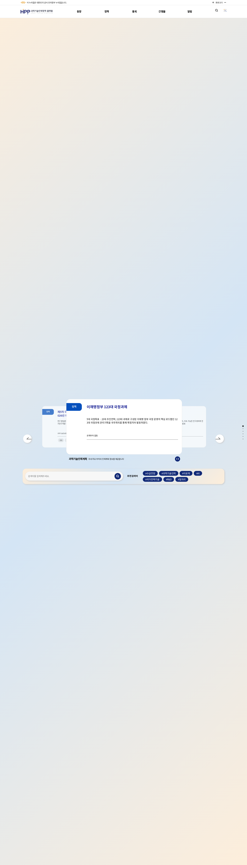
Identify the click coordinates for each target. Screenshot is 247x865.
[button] (27, 438)
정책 (106, 11)
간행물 (162, 11)
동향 (79, 11)
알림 (189, 11)
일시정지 (177, 459)
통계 (134, 11)
